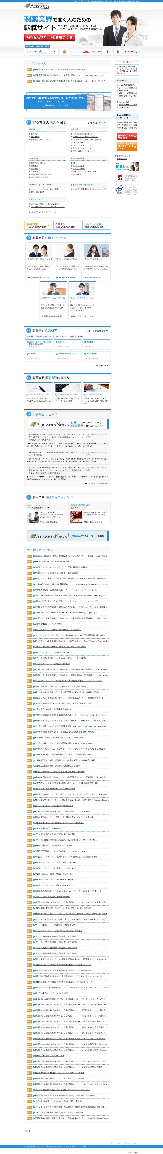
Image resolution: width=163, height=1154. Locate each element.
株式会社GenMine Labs (60, 69)
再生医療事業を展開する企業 (65, 732)
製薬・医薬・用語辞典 (93, 522)
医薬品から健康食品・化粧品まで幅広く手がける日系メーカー (71, 556)
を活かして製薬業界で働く (36, 225)
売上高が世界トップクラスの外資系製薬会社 (71, 726)
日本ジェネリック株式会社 (58, 630)
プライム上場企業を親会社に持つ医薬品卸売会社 (60, 647)
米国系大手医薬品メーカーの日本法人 (72, 749)
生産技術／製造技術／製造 (41, 174)
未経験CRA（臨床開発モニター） (85, 137)
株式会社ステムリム (52, 652)
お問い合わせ (122, 159)
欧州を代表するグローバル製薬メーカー (66, 613)
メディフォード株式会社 (52, 897)
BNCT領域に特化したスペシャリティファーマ (59, 738)
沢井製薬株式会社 (49, 624)
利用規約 (62, 1146)
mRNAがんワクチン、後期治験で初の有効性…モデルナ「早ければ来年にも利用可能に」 (56, 453)
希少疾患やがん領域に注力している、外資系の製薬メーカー (72, 914)
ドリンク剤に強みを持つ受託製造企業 (55, 834)
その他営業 (77, 174)
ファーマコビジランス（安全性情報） (45, 189)
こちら (122, 73)
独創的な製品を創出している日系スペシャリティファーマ (66, 601)
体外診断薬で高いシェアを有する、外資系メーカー (72, 721)
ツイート (27, 1131)
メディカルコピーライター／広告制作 (45, 204)
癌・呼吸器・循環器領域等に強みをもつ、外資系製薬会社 (72, 641)
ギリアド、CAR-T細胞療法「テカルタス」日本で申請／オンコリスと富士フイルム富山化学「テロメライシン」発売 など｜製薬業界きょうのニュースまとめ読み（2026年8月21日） (57, 470)
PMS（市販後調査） (38, 192)
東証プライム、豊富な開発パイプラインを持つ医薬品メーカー (70, 698)
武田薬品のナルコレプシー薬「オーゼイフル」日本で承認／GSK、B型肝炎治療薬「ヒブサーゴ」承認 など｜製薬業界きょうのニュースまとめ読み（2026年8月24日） (57, 437)
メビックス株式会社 (59, 1101)
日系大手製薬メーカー (64, 817)
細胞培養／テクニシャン (40, 140)
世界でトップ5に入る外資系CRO (72, 987)
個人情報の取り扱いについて (74, 1146)
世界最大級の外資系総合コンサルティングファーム (59, 1073)
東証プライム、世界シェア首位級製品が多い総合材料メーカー (72, 578)
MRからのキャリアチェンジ (82, 316)
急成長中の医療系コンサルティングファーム (68, 891)
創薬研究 (34, 134)
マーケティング (78, 166)
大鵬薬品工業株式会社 (65, 760)
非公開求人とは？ (123, 156)
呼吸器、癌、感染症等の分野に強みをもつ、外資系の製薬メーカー (72, 81)
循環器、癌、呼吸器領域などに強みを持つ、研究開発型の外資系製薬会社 (72, 618)
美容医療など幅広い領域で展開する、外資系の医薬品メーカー (72, 1118)
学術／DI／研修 (79, 169)
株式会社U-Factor (52, 561)
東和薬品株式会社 (53, 845)
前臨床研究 (35, 137)
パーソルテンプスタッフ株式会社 (72, 919)
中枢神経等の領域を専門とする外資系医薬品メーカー (71, 715)
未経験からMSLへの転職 (53, 316)
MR (74, 163)
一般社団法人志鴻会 (53, 709)
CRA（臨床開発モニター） (83, 134)
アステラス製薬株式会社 (62, 1090)
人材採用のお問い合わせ (52, 1146)
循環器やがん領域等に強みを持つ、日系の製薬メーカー (62, 811)
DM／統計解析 (78, 142)
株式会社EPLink (55, 874)
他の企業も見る (104, 365)
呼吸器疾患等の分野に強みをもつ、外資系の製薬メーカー (69, 75)
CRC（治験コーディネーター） (84, 151)
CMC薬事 (34, 166)
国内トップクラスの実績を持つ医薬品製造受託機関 (72, 607)
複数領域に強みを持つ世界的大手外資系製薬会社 (63, 965)
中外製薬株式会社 (63, 755)
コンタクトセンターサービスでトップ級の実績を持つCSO (72, 635)
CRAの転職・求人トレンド (39, 277)
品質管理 (34, 169)
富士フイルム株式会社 (67, 692)
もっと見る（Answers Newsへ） (98, 483)
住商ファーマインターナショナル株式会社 (61, 686)
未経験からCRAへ (93, 277)
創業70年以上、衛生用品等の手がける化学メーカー (66, 783)
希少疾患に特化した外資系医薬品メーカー (66, 590)
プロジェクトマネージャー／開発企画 (87, 140)
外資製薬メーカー (59, 772)
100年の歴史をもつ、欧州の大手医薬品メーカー (72, 584)
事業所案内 (33, 1146)
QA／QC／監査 (78, 145)
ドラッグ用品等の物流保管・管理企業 (56, 936)
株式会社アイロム (66, 857)
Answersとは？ (124, 102)
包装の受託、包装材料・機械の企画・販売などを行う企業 (63, 908)
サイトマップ (86, 1146)
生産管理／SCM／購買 (39, 177)
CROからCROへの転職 (66, 277)
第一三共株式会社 (54, 806)
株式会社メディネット (58, 931)
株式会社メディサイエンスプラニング (61, 567)
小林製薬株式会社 (59, 823)
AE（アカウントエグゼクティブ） (44, 212)
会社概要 (26, 1146)
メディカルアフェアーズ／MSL (84, 171)
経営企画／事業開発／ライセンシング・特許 (89, 189)
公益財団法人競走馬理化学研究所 (55, 789)
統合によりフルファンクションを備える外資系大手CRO (72, 800)
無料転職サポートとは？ (128, 105)
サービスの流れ (124, 107)
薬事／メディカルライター (83, 148)
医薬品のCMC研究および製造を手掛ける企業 (72, 596)
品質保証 (34, 171)
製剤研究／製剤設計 (38, 163)
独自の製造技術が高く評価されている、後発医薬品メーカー (72, 777)
